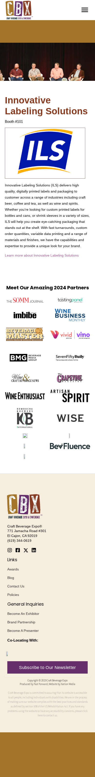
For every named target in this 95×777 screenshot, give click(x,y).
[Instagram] (9, 550)
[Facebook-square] (17, 550)
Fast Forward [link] (41, 684)
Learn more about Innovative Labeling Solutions (42, 255)
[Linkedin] (33, 550)
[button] (84, 10)
